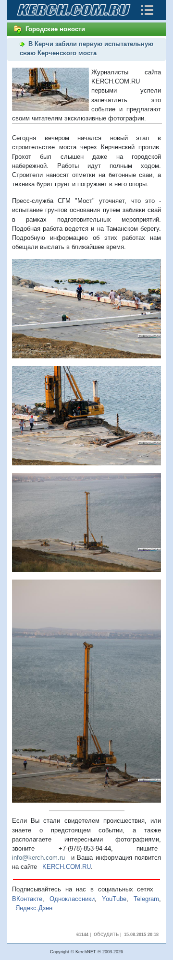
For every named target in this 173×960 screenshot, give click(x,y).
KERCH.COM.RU (66, 866)
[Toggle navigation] (147, 10)
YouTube (114, 898)
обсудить (106, 934)
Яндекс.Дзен (33, 908)
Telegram (146, 898)
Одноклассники (72, 898)
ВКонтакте (27, 898)
